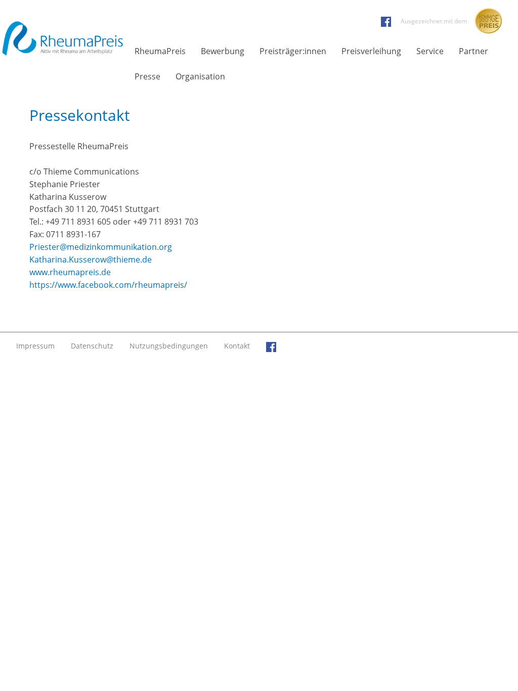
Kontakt (237, 346)
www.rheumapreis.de (70, 272)
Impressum (35, 346)
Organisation (200, 76)
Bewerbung (222, 51)
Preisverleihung (371, 51)
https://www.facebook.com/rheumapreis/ (108, 284)
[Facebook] (271, 346)
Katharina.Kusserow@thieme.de (90, 259)
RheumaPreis (160, 51)
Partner (473, 51)
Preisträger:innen (293, 51)
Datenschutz (92, 346)
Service (430, 51)
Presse (147, 76)
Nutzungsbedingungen (169, 346)
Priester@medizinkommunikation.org (100, 246)
